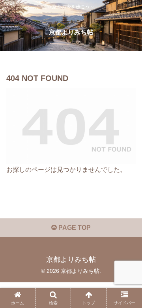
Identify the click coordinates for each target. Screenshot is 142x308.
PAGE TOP (74, 227)
